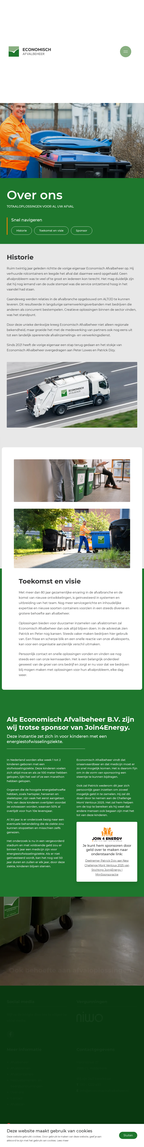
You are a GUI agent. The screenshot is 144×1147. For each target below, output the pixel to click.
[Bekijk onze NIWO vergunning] (89, 1017)
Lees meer (63, 1140)
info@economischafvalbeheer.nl (104, 1091)
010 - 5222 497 (90, 1085)
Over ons (17, 1092)
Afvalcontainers (22, 1074)
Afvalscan (17, 1104)
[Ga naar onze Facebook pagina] (10, 1034)
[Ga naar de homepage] (30, 51)
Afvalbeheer (19, 1062)
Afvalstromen (20, 1068)
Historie (21, 230)
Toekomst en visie (51, 230)
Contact (16, 1098)
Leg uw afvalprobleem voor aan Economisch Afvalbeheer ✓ (72, 947)
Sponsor (81, 230)
